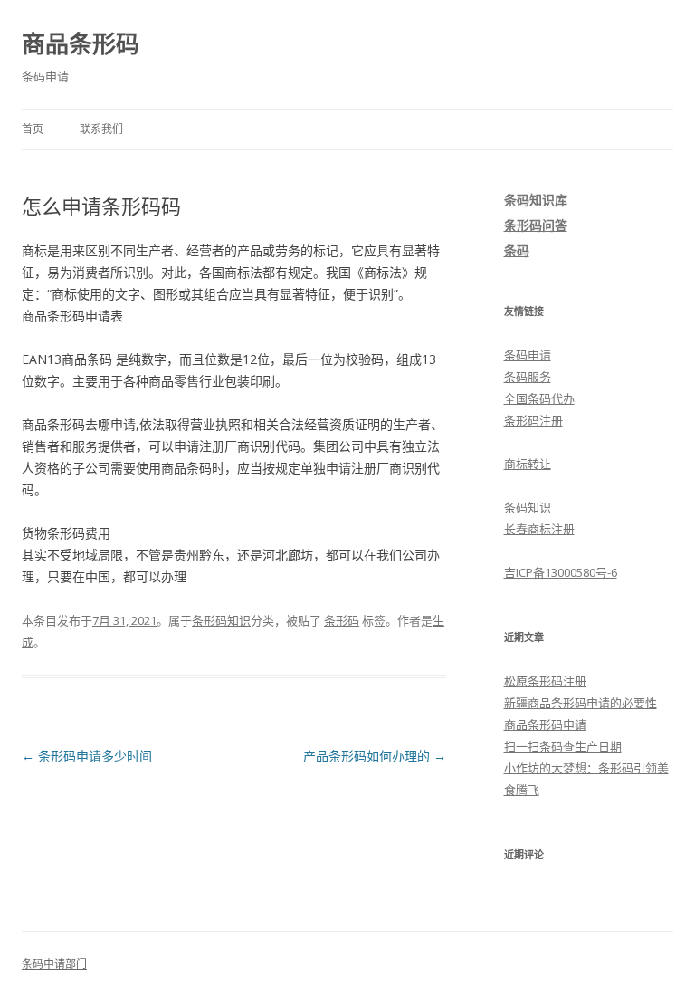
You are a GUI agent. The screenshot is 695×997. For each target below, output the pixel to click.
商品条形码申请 (545, 724)
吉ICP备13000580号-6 (560, 572)
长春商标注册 (539, 529)
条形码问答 (535, 225)
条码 (516, 250)
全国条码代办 (539, 398)
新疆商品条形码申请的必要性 (580, 703)
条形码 (341, 620)
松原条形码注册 (545, 681)
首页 (32, 129)
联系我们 (101, 129)
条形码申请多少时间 (87, 755)
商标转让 (527, 463)
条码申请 (527, 355)
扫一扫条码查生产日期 (563, 746)
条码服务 (527, 377)
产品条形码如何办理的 (374, 755)
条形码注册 (533, 420)
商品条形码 (80, 43)
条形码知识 (221, 620)
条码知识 (527, 507)
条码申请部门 (54, 964)
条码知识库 (535, 199)
